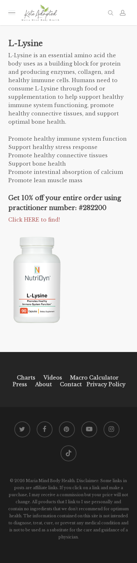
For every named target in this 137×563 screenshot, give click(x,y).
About (43, 384)
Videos (52, 377)
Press (20, 384)
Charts (26, 377)
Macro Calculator (94, 377)
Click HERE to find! (34, 219)
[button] (11, 12)
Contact (71, 384)
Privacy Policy (105, 384)
